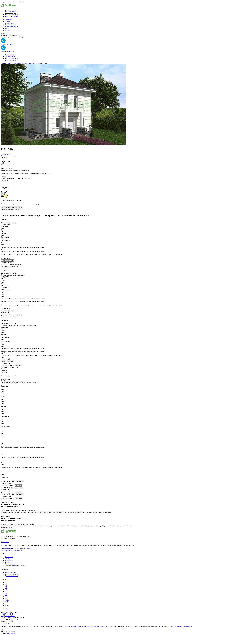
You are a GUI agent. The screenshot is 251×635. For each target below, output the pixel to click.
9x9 (6, 598)
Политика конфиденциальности (11, 550)
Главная (3, 63)
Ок (2, 629)
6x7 (6, 582)
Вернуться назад (6, 527)
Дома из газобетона (11, 14)
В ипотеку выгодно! (11, 27)
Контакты (8, 30)
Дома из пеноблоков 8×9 (31, 63)
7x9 (6, 589)
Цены (7, 28)
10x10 (7, 600)
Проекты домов (10, 564)
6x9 (6, 586)
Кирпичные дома (10, 13)
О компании (9, 19)
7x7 (6, 591)
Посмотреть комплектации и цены (12, 207)
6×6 (6, 609)
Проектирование (10, 25)
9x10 (6, 607)
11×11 (7, 602)
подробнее (18, 264)
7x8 (6, 588)
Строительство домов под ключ (15, 565)
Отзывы (7, 21)
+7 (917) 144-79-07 (7, 44)
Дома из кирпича (10, 572)
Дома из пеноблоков (11, 16)
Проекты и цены (10, 11)
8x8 (6, 593)
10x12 (7, 605)
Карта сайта (5, 542)
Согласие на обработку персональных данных (16, 548)
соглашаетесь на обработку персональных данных (87, 626)
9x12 (6, 603)
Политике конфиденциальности (180, 626)
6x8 (6, 584)
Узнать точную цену (7, 260)
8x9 (6, 595)
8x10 (6, 596)
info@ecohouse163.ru (8, 51)
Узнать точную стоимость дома (11, 209)
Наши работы (9, 23)
